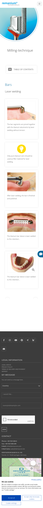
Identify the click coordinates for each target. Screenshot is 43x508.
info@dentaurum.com (14, 446)
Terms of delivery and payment (13, 369)
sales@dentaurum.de (18, 449)
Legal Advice (6, 365)
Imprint (4, 371)
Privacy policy (7, 367)
